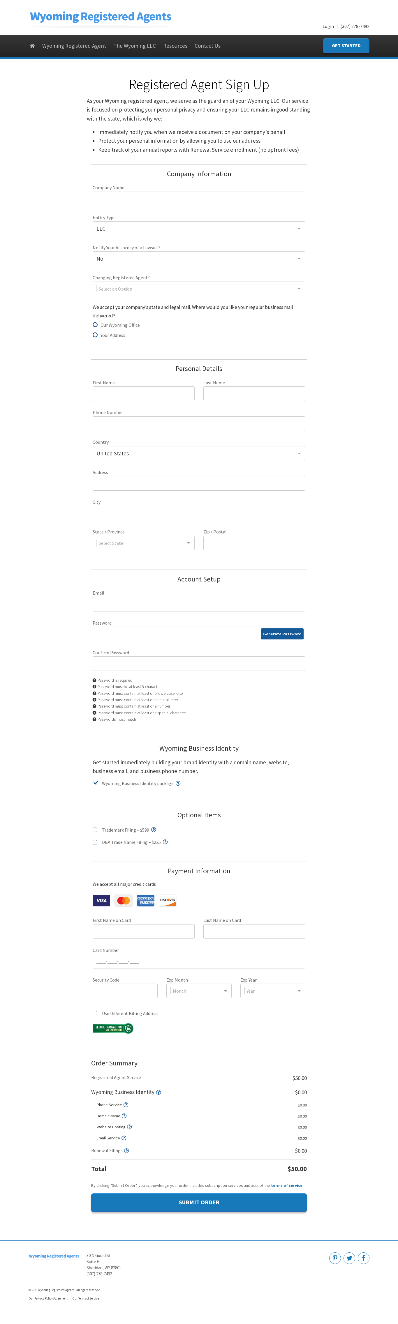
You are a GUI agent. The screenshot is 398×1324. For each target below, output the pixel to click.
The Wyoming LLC (134, 45)
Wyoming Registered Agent (74, 45)
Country (101, 442)
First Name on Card (112, 920)
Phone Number (108, 412)
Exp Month (177, 980)
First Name (104, 383)
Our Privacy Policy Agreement (48, 1298)
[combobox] (199, 228)
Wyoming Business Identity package (138, 783)
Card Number (106, 950)
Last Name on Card (222, 920)
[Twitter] (349, 1258)
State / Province (109, 532)
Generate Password (282, 634)
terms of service (286, 1185)
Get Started (346, 45)
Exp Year (248, 980)
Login (328, 26)
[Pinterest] (335, 1258)
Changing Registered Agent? (121, 277)
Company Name (108, 187)
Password (102, 623)
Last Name (214, 383)
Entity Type (104, 217)
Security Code (106, 980)
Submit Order (199, 1202)
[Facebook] (363, 1258)
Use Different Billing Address (130, 1013)
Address (100, 472)
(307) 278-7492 (354, 26)
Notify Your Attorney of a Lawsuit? (127, 247)
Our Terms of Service (85, 1298)
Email (98, 593)
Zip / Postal (215, 532)
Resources (175, 45)
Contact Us (208, 45)
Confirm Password (111, 652)
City (97, 502)
